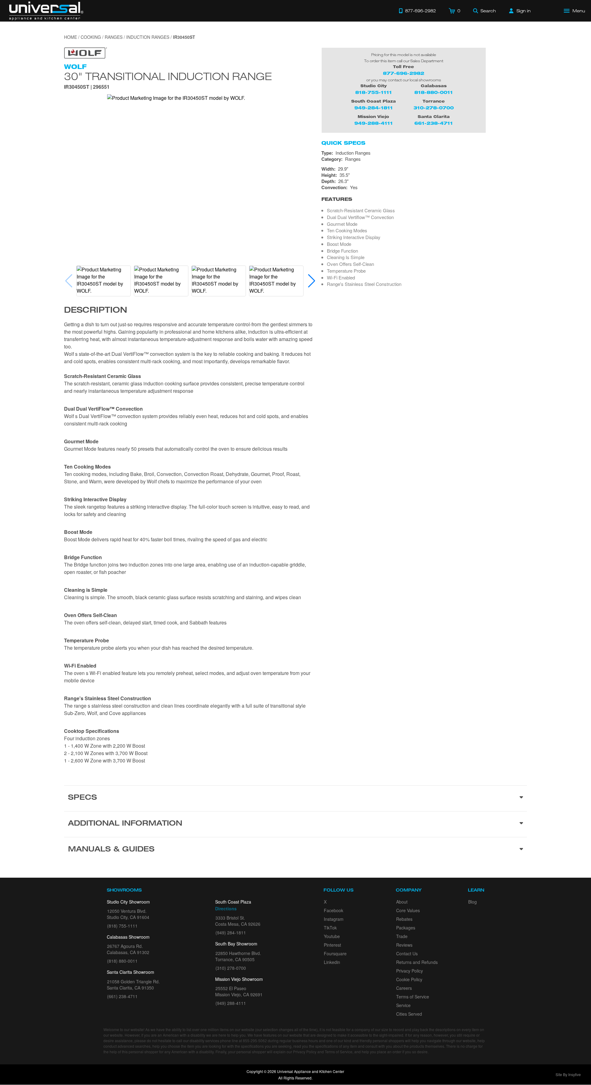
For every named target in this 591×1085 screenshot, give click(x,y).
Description (95, 311)
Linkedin (332, 962)
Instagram (334, 919)
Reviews (404, 945)
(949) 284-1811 (230, 932)
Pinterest (332, 945)
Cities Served (409, 1014)
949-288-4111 (373, 123)
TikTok (330, 927)
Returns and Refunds (417, 962)
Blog (472, 902)
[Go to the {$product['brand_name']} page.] (85, 52)
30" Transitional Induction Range (168, 76)
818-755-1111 (373, 92)
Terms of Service (412, 997)
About (402, 902)
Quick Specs (343, 142)
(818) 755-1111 (122, 926)
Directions (226, 908)
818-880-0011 (433, 92)
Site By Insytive (568, 1074)
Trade (402, 936)
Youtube (332, 936)
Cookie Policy (409, 979)
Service (403, 1005)
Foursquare (335, 953)
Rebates (404, 919)
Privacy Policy (409, 971)
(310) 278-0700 (230, 968)
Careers (404, 988)
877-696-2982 (403, 73)
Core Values (408, 910)
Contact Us (407, 953)
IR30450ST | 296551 (87, 87)
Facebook (333, 910)
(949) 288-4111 (230, 1003)
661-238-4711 (433, 123)
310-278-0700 (433, 108)
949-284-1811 (373, 108)
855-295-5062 (255, 1040)
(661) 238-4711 (122, 996)
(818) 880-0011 (122, 961)
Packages (405, 927)
